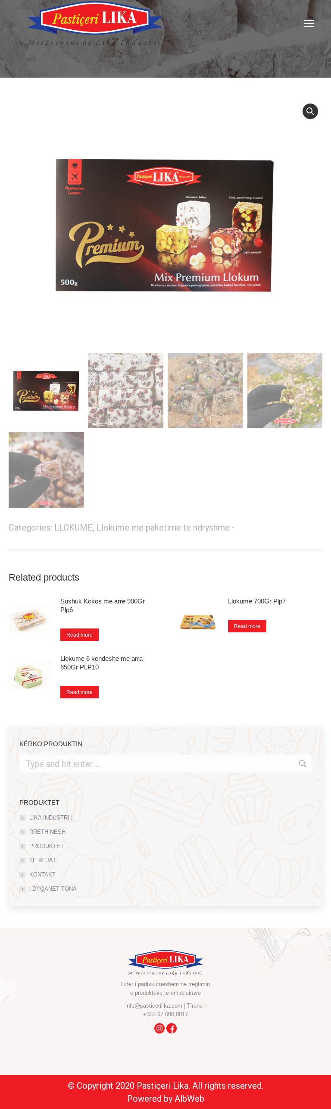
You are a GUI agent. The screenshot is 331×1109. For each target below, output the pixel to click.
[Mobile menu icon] (309, 23)
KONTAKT (42, 874)
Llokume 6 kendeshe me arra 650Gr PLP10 (101, 663)
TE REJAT (42, 860)
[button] (310, 111)
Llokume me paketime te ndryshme (163, 527)
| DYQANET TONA (53, 889)
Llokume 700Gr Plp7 (257, 601)
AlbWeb (189, 1098)
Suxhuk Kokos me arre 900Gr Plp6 (102, 605)
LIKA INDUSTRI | (50, 817)
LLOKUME (73, 527)
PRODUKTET (46, 846)
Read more (79, 635)
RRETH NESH (47, 832)
